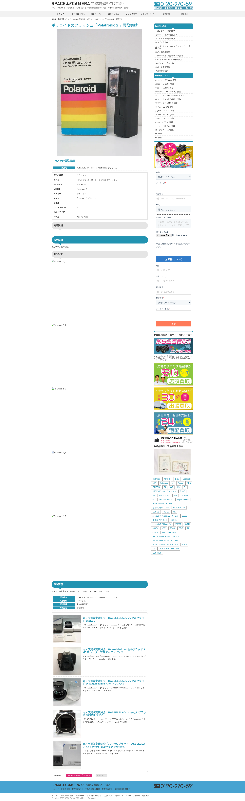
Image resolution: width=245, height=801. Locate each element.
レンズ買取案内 (161, 42)
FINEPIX (156, 487)
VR (154, 495)
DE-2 (181, 528)
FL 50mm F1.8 (179, 508)
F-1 (185, 487)
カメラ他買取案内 (162, 52)
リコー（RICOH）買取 (164, 115)
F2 (165, 487)
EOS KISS (157, 553)
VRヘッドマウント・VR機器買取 (168, 59)
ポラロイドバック (160, 520)
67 (154, 499)
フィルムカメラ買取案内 (165, 39)
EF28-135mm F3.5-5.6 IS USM (165, 545)
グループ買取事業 (59, 8)
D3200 (184, 516)
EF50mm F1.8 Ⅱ (166, 499)
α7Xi (164, 528)
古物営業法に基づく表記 (97, 8)
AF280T (178, 524)
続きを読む (122, 628)
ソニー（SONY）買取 (164, 88)
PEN (189, 483)
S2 (154, 549)
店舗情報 (167, 14)
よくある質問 (131, 14)
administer (57, 775)
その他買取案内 (161, 71)
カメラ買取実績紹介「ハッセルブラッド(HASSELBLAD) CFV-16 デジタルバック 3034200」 (114, 745)
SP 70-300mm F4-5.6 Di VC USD (166, 536)
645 (171, 487)
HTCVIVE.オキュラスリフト (164, 491)
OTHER (158, 134)
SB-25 (174, 520)
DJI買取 (158, 137)
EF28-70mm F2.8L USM (163, 504)
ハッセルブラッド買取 (164, 122)
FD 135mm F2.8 (169, 532)
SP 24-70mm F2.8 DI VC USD (165, 541)
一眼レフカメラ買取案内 (165, 31)
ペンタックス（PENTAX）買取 (168, 99)
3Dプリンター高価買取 (164, 63)
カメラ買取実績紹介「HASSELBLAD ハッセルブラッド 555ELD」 (113, 619)
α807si (155, 528)
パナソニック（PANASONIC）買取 (169, 95)
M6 (174, 512)
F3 (178, 487)
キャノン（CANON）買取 (166, 80)
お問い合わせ (81, 8)
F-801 (184, 545)
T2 (188, 528)
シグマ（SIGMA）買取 (164, 111)
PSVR (182, 491)
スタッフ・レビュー (149, 14)
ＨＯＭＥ (60, 14)
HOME (54, 19)
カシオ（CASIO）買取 (164, 118)
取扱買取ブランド (64, 19)
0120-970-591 (172, 5)
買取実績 (184, 14)
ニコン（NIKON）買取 (164, 84)
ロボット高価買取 (162, 67)
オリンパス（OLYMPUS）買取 (168, 92)
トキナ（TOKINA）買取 (165, 126)
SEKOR (184, 495)
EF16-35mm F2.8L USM (169, 549)
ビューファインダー (161, 508)
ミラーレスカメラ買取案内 (166, 35)
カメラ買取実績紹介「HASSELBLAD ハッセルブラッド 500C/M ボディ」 (114, 714)
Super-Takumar (183, 499)
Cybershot (164, 483)
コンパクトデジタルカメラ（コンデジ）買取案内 (172, 47)
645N (187, 524)
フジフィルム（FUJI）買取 (166, 103)
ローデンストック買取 (164, 130)
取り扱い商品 (113, 14)
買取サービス (96, 14)
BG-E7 (166, 512)
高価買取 (187, 479)
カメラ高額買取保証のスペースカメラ (96, 785)
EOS (177, 479)
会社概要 (71, 8)
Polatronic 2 (101, 775)
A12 (154, 483)
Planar (180, 483)
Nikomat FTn (164, 495)
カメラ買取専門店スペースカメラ (71, 3)
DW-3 (172, 528)
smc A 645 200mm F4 (162, 524)
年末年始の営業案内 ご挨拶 (118, 8)
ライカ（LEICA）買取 (164, 107)
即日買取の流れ (78, 14)
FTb (175, 495)
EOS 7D (156, 512)
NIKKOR (167, 479)
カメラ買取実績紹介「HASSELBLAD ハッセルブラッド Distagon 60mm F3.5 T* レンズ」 (113, 682)
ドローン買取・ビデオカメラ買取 (169, 56)
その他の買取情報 (79, 19)
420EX (155, 532)
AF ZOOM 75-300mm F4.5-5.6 (165, 516)
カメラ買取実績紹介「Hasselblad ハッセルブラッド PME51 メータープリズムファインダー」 (114, 651)
